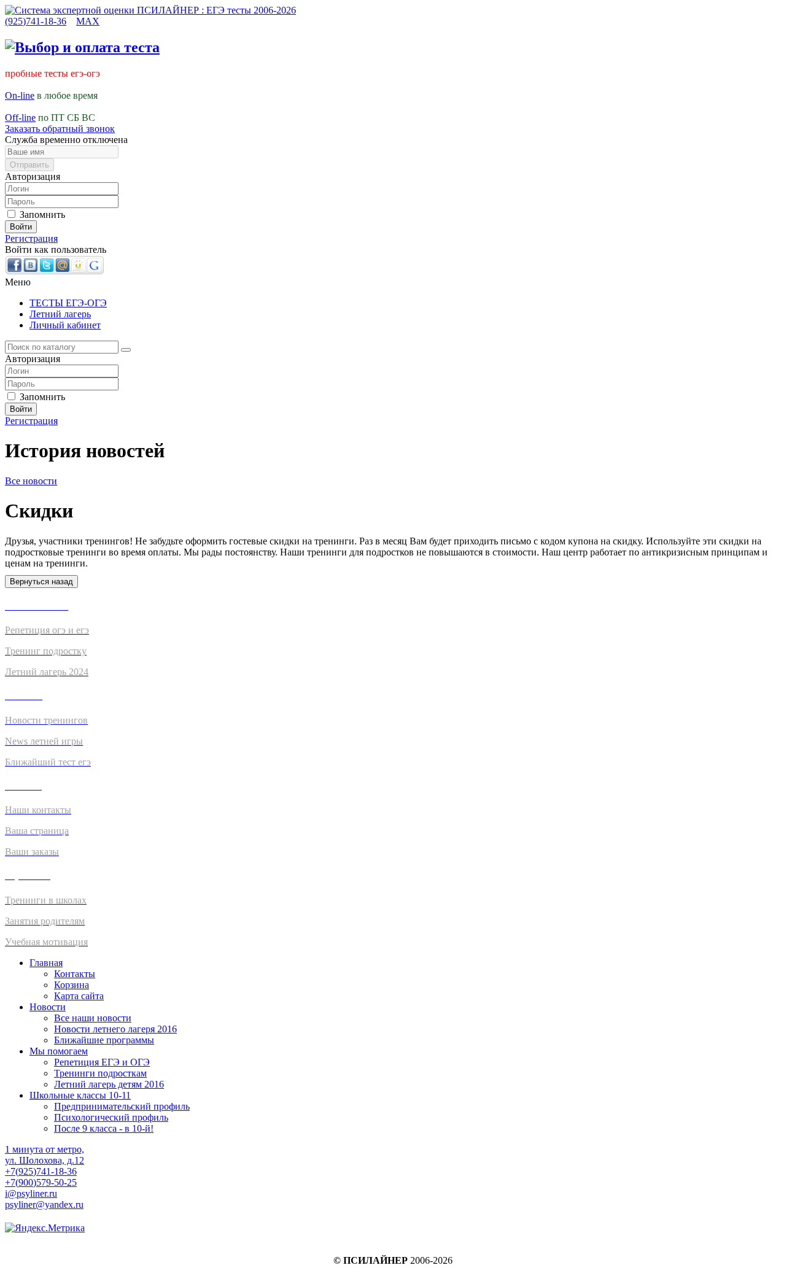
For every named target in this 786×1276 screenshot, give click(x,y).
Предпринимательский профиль (122, 1106)
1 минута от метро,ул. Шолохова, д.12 (44, 1155)
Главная (46, 962)
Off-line (20, 117)
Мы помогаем (58, 1051)
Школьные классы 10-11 (80, 1095)
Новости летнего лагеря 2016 (115, 1029)
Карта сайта (79, 996)
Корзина (71, 985)
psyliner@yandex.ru (44, 1204)
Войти (21, 226)
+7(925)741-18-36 (41, 1171)
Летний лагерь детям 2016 (109, 1084)
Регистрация (31, 238)
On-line (19, 95)
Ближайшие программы (104, 1040)
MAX (87, 21)
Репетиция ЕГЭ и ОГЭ (102, 1062)
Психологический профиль (111, 1117)
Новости (47, 1007)
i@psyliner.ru (31, 1193)
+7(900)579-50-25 (41, 1182)
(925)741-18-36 (35, 21)
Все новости (31, 481)
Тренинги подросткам (100, 1073)
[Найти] (126, 350)
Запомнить (41, 214)
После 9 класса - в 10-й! (104, 1128)
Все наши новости (92, 1018)
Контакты (74, 974)
